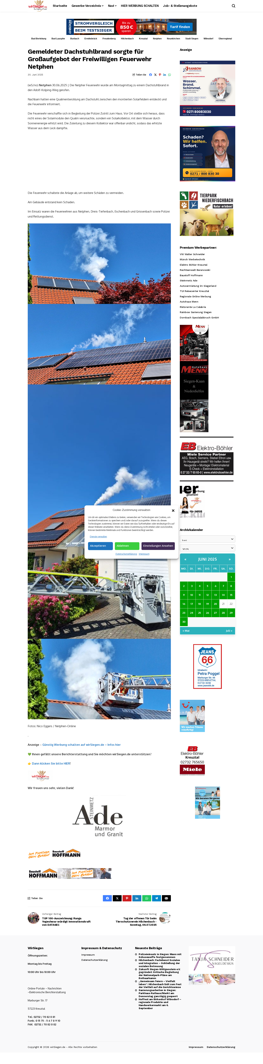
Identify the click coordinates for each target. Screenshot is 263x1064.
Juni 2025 (207, 559)
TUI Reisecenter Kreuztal (194, 291)
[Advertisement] (99, 160)
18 (199, 604)
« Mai (186, 630)
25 (199, 612)
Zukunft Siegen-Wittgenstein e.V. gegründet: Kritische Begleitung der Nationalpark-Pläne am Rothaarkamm (159, 974)
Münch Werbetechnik (192, 259)
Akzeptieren (98, 545)
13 (215, 595)
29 (231, 612)
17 (192, 604)
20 (215, 604)
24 (191, 612)
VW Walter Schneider (192, 254)
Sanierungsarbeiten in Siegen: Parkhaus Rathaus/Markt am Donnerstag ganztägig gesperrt (158, 993)
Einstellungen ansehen (158, 545)
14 (223, 595)
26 (207, 612)
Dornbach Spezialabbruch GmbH (199, 317)
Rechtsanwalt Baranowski (195, 270)
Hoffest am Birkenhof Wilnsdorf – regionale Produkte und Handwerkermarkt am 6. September (160, 1004)
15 (231, 595)
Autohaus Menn (189, 301)
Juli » (229, 630)
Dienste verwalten (98, 536)
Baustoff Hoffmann (191, 275)
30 (184, 621)
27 (215, 612)
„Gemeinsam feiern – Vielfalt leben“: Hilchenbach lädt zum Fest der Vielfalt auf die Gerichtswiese (160, 984)
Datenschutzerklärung (126, 554)
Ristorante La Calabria (193, 307)
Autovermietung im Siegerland (198, 285)
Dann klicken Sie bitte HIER (51, 763)
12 (207, 595)
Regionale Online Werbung (195, 296)
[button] (173, 510)
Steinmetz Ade (188, 280)
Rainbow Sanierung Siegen (196, 312)
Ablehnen (123, 545)
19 (207, 604)
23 (183, 612)
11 (200, 595)
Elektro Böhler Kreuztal (193, 264)
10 (191, 595)
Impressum (144, 554)
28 (223, 612)
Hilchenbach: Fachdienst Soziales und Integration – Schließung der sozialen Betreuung (159, 963)
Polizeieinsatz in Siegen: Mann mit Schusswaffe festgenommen (160, 956)
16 (184, 604)
